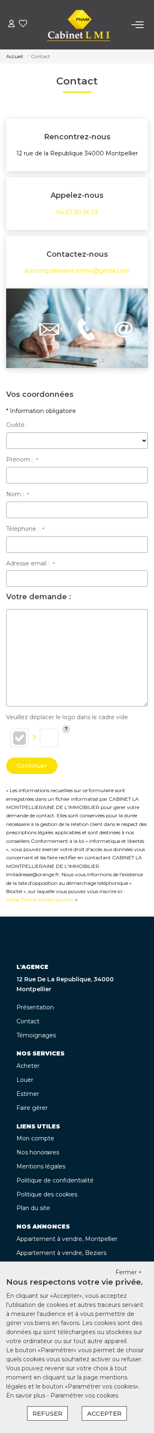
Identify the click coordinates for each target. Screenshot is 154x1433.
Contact (27, 1021)
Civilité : (17, 425)
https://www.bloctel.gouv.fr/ (40, 899)
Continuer (32, 765)
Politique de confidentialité (55, 1180)
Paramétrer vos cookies (84, 1395)
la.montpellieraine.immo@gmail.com (77, 270)
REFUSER (47, 1413)
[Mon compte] (11, 24)
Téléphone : (25, 528)
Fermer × (128, 1272)
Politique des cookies (46, 1194)
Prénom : (22, 459)
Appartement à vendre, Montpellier (66, 1239)
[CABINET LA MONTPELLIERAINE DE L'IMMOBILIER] (79, 24)
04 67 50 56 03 (77, 212)
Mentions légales (40, 1166)
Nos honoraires (37, 1152)
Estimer (27, 1094)
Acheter (27, 1065)
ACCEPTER (104, 1413)
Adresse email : (30, 563)
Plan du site (33, 1208)
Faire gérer (32, 1108)
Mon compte (35, 1138)
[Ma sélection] (23, 24)
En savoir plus (26, 1395)
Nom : (17, 494)
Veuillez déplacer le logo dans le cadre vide (67, 717)
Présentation (35, 1007)
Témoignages (36, 1035)
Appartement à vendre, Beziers (61, 1253)
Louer (24, 1080)
